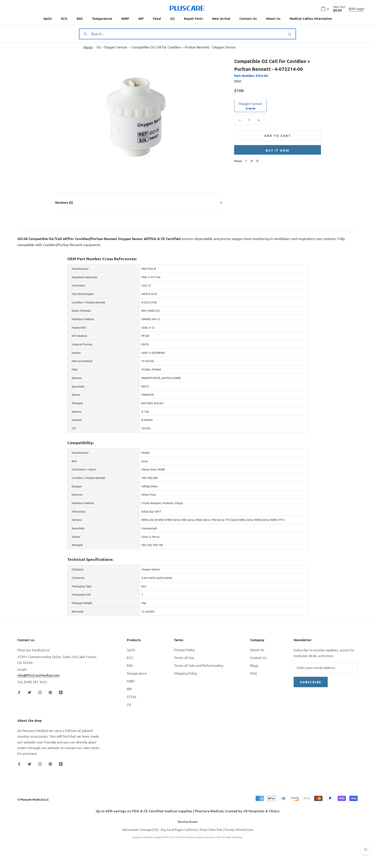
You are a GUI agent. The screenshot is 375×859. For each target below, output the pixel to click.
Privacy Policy (184, 649)
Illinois (240, 829)
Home (88, 47)
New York (215, 829)
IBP (141, 18)
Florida (229, 829)
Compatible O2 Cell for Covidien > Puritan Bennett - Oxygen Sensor (183, 47)
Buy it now (277, 150)
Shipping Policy (185, 673)
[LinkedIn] (60, 692)
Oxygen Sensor (115, 47)
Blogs (254, 665)
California (190, 829)
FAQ (253, 673)
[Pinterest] (257, 161)
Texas (203, 829)
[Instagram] (40, 692)
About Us (273, 18)
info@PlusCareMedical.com (38, 675)
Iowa (250, 829)
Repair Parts (193, 18)
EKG (80, 18)
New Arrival (221, 18)
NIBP (125, 18)
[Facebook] (246, 161)
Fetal (157, 18)
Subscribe (310, 682)
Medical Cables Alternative (310, 18)
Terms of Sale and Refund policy (198, 665)
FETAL (132, 696)
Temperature (102, 18)
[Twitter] (251, 161)
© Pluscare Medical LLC (33, 799)
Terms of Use (184, 657)
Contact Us (248, 18)
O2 (172, 18)
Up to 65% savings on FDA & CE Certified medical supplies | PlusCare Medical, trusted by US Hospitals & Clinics (188, 811)
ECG (64, 18)
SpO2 (47, 18)
